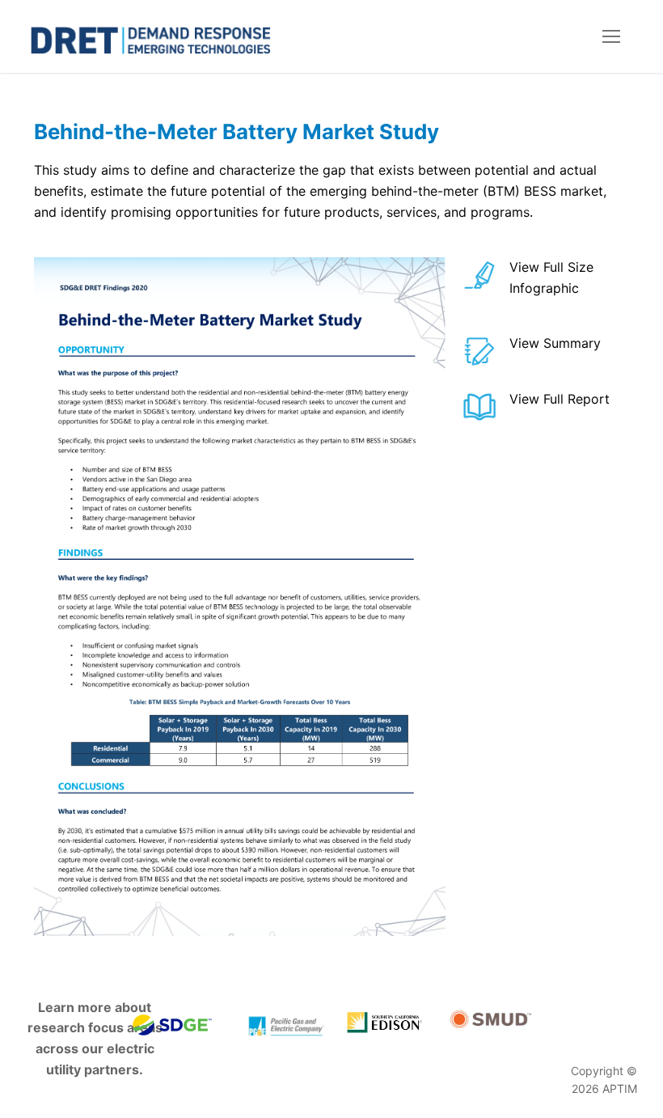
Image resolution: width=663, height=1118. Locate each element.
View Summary (555, 343)
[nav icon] (611, 36)
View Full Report (559, 399)
